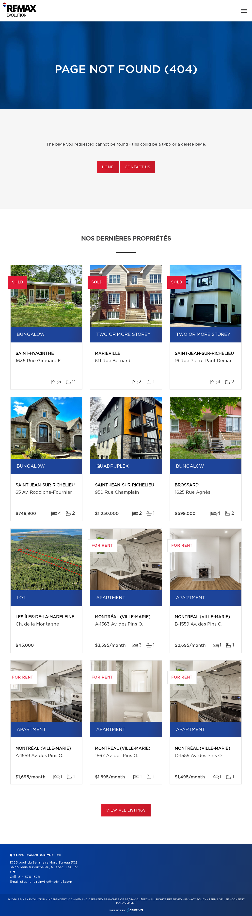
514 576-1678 (29, 877)
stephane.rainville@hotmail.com (46, 881)
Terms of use (219, 899)
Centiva (135, 910)
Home (108, 167)
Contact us (137, 167)
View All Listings (125, 810)
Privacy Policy (195, 899)
